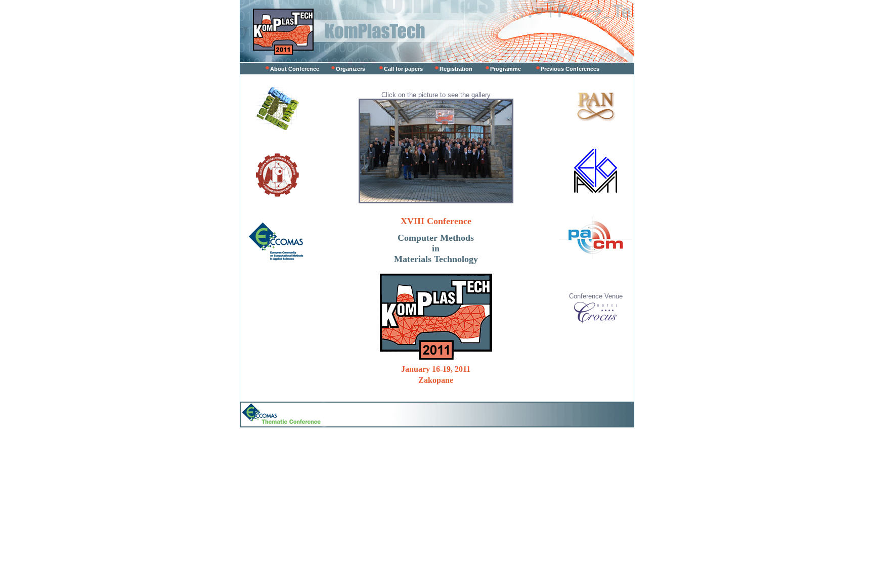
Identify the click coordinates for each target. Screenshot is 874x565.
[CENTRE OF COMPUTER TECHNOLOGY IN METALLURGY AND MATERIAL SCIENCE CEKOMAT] (595, 190)
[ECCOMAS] (277, 261)
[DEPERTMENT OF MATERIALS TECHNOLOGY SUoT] (277, 194)
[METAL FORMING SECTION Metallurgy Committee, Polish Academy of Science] (595, 123)
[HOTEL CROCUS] (595, 321)
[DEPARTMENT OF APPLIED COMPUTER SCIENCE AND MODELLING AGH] (277, 128)
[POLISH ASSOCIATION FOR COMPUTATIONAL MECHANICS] (595, 256)
